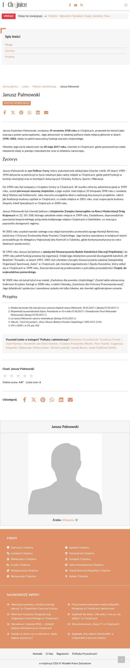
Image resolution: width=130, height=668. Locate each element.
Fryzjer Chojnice (20, 565)
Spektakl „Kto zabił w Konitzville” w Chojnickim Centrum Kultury (93, 636)
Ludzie (25, 87)
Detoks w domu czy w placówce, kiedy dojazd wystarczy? (34, 636)
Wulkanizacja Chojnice (24, 570)
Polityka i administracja (44, 87)
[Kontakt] (75, 5)
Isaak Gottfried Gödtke (102, 347)
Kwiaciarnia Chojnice (81, 553)
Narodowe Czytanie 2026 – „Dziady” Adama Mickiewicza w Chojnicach (33, 626)
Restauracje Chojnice (23, 576)
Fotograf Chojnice (80, 559)
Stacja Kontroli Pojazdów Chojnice (89, 570)
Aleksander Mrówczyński (34, 347)
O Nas (49, 653)
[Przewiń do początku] (121, 659)
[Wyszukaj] (82, 5)
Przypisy (10, 57)
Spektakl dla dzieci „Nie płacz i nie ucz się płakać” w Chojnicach (96, 616)
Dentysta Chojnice (22, 547)
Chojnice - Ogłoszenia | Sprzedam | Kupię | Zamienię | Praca (79, 16)
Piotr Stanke (101, 343)
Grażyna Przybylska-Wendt (76, 343)
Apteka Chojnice (79, 547)
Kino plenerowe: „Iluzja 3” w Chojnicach (95, 624)
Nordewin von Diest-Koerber (41, 343)
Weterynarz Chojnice (23, 559)
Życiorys (10, 51)
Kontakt (37, 653)
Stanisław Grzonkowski (84, 339)
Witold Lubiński (60, 347)
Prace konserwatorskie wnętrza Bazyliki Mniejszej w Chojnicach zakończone (95, 606)
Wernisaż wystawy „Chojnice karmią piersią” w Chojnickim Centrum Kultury (34, 606)
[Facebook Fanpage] (69, 5)
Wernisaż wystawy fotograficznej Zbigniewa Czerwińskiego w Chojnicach (34, 616)
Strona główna (10, 87)
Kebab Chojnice (78, 576)
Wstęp (8, 45)
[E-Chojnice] (14, 5)
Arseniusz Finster (110, 339)
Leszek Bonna (79, 347)
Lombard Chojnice (21, 553)
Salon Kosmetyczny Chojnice (86, 565)
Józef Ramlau (14, 343)
